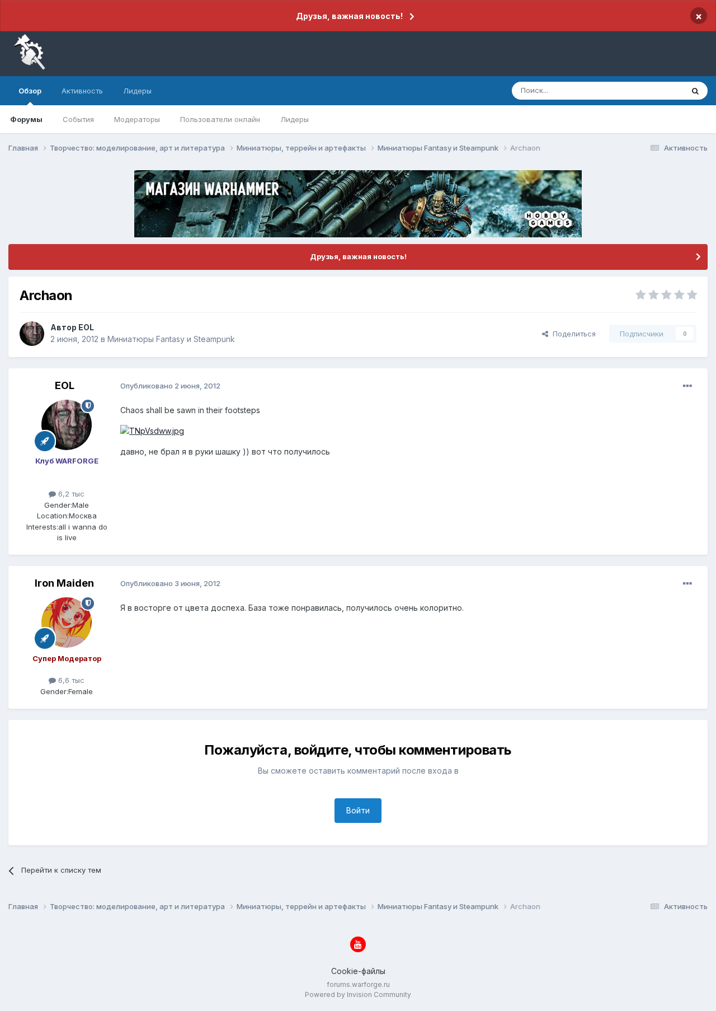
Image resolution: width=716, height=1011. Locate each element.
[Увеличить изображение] (152, 430)
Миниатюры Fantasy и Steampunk (171, 339)
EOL (86, 327)
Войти (358, 810)
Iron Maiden (64, 583)
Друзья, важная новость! (349, 16)
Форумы (26, 119)
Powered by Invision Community (358, 994)
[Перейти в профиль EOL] (32, 333)
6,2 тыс (70, 493)
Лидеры (294, 119)
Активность (82, 90)
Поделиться (572, 333)
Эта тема (653, 90)
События (78, 119)
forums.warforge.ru (358, 984)
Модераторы (137, 119)
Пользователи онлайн (220, 119)
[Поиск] (695, 91)
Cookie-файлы (358, 971)
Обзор (29, 90)
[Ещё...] (687, 386)
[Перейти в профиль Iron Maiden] (66, 622)
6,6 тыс (70, 680)
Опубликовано (170, 385)
